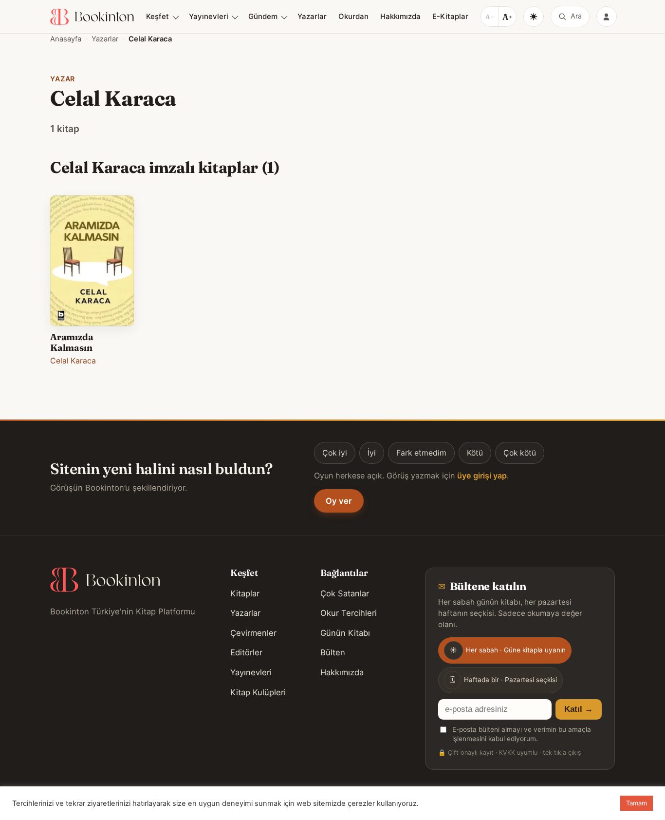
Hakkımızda (400, 16)
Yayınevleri (208, 16)
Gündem (262, 16)
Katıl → (578, 709)
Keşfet (157, 16)
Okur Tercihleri (348, 613)
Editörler (246, 652)
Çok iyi (334, 453)
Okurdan (353, 16)
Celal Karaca (73, 360)
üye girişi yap (482, 475)
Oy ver (339, 501)
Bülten (332, 652)
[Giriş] (606, 16)
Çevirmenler (253, 633)
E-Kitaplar (450, 16)
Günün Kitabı (345, 633)
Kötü (475, 453)
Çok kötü (519, 453)
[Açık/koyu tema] (533, 16)
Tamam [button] (636, 803)
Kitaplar (244, 593)
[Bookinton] (92, 17)
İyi (372, 453)
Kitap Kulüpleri (258, 692)
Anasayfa (65, 39)
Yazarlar (312, 16)
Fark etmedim (421, 453)
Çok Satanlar (344, 593)
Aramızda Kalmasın (71, 342)
